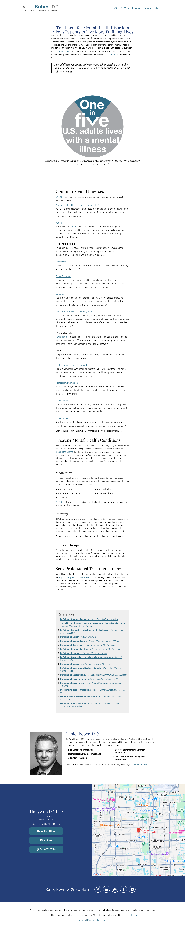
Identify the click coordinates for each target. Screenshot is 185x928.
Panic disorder (62, 336)
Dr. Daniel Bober (61, 51)
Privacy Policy (93, 920)
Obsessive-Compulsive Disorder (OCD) (74, 311)
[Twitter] (97, 889)
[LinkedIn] (106, 889)
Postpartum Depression (67, 383)
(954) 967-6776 (140, 764)
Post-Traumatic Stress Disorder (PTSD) (74, 365)
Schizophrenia (62, 400)
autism (73, 226)
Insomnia (60, 294)
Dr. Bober (60, 197)
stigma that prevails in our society (75, 577)
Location (136, 8)
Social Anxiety (62, 418)
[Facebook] (123, 889)
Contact (147, 8)
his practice (112, 54)
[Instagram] (132, 889)
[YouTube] (115, 889)
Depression (61, 261)
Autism (59, 223)
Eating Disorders (63, 276)
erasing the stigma (64, 452)
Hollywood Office (46, 811)
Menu (157, 8)
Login (104, 920)
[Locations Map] (138, 830)
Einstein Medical (129, 915)
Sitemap (82, 920)
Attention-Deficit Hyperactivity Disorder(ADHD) (77, 205)
